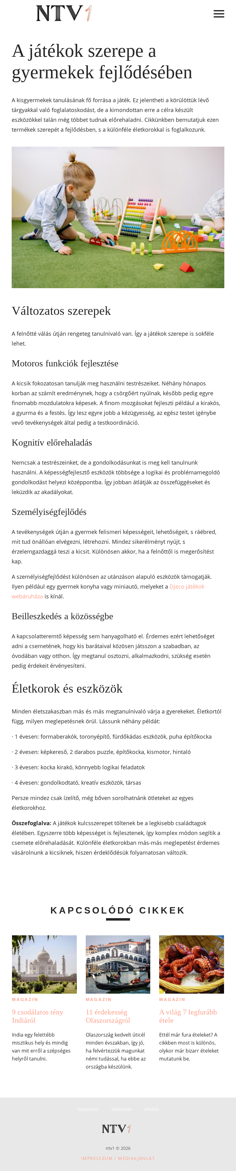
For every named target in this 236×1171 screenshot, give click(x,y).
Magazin (25, 999)
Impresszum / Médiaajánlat (118, 1158)
